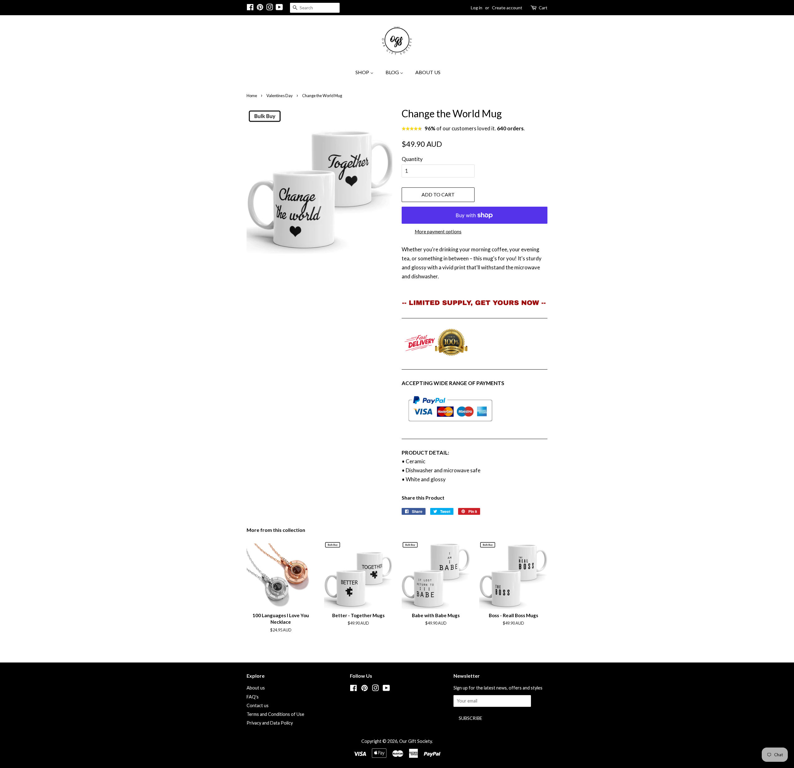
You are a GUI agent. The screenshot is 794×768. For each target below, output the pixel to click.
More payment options (438, 231)
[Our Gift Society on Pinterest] (259, 8)
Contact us (258, 705)
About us (256, 687)
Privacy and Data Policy (270, 722)
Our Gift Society (415, 741)
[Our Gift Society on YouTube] (279, 8)
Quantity (412, 159)
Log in (476, 7)
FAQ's (253, 696)
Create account (507, 7)
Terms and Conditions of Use (275, 714)
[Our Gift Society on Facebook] (250, 8)
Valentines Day (279, 95)
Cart (543, 7)
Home (252, 95)
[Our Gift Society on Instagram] (269, 8)
